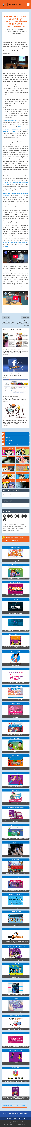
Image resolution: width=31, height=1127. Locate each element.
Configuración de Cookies (20, 1124)
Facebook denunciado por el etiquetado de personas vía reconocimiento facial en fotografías (14, 398)
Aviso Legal (8, 1122)
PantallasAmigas (10, 120)
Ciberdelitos (8, 31)
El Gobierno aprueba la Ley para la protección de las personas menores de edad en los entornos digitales (15, 351)
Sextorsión (18, 33)
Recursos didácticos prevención (12, 494)
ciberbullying (23, 242)
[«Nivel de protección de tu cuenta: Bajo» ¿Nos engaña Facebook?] (15, 364)
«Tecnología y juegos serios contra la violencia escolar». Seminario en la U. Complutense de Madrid (15, 422)
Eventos (8, 437)
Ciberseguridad (15, 31)
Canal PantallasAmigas (12, 444)
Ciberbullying (21, 29)
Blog (16, 29)
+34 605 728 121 (23, 1113)
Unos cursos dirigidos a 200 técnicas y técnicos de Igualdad (15, 193)
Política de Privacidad (18, 1122)
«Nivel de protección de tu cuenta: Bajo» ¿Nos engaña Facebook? (14, 374)
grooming (6, 242)
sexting (7, 246)
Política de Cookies (7, 1124)
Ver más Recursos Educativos (14, 1105)
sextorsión (14, 242)
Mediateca (9, 441)
